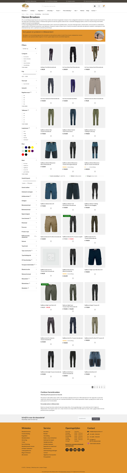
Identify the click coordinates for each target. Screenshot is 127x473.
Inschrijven (96, 419)
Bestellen (46, 431)
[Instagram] (71, 449)
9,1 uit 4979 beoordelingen (52, 1)
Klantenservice (47, 448)
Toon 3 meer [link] (24, 67)
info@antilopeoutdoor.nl (95, 431)
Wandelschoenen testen (28, 446)
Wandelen (24, 10)
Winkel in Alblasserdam (31, 1)
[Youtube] (75, 449)
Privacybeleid (47, 457)
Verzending (46, 436)
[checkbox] (29, 56)
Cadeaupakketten (26, 450)
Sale (75, 10)
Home (23, 14)
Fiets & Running (67, 10)
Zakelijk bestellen (71, 1)
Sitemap (28, 467)
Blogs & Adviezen (26, 452)
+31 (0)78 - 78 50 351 (94, 434)
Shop (27, 14)
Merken (82, 10)
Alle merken (25, 455)
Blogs (87, 10)
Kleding (32, 10)
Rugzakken (40, 10)
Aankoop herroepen (49, 440)
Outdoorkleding (26, 433)
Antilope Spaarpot (48, 444)
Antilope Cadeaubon (27, 448)
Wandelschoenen (26, 431)
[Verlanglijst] (95, 6)
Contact (93, 10)
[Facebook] (67, 449)
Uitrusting (49, 10)
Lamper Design (43, 467)
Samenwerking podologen (50, 450)
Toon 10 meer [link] (25, 174)
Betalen (46, 433)
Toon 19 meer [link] (25, 124)
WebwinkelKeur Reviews (65, 471)
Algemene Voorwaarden (50, 455)
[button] (29, 54)
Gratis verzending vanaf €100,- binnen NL (93, 1)
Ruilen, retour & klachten (50, 438)
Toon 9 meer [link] (24, 106)
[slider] (22, 74)
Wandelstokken (26, 438)
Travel (57, 10)
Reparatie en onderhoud (50, 446)
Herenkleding (38, 14)
